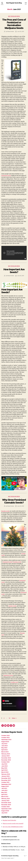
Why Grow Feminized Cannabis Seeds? (14, 501)
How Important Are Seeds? (14, 271)
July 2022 (4, 764)
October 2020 (5, 806)
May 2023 (4, 747)
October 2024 (5, 735)
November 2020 (6, 804)
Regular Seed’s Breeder (9, 820)
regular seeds (12, 606)
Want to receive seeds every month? (13, 823)
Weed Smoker (10, 31)
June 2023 (4, 745)
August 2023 (5, 741)
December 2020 (6, 802)
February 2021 (5, 798)
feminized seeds (6, 175)
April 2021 (4, 794)
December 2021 (6, 778)
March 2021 (4, 796)
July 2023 (4, 743)
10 (9, 718)
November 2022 (6, 760)
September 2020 (6, 808)
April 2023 (4, 749)
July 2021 (4, 788)
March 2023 (4, 752)
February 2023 (5, 754)
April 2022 (4, 770)
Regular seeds (5, 511)
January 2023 (5, 756)
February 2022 (5, 774)
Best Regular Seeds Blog (14, 3)
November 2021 (6, 780)
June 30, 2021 (20, 31)
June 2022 (4, 766)
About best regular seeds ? (7, 858)
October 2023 (5, 737)
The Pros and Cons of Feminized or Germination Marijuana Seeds (14, 23)
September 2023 (6, 739)
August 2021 (5, 786)
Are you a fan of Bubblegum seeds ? (13, 827)
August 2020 (5, 810)
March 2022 (4, 772)
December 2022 (6, 758)
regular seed (14, 682)
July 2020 (4, 812)
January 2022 (5, 776)
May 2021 (4, 792)
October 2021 (5, 782)
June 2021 (4, 790)
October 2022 (5, 762)
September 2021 (6, 784)
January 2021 (5, 800)
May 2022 (4, 768)
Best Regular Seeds (14, 16)
